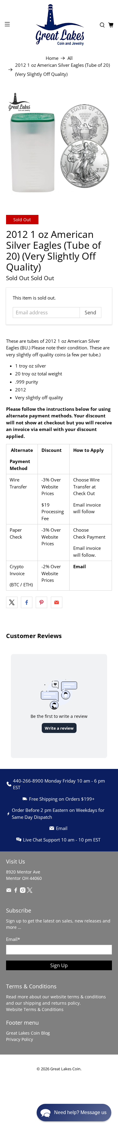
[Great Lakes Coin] (59, 25)
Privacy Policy (19, 1039)
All (70, 58)
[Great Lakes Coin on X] (29, 891)
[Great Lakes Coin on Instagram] (22, 891)
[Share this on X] (12, 602)
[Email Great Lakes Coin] (8, 891)
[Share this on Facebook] (26, 602)
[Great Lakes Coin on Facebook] (15, 891)
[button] (74, 1112)
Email (79, 566)
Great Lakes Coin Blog (28, 1033)
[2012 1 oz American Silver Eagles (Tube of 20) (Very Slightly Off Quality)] (59, 144)
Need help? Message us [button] (80, 1112)
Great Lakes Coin (65, 1068)
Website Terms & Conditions (35, 1009)
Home (52, 58)
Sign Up (59, 965)
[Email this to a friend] (56, 602)
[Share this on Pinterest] (41, 602)
